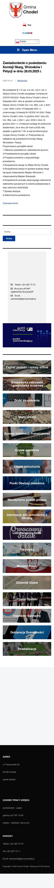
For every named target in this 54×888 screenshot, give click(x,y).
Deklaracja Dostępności (27, 632)
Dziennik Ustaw (27, 582)
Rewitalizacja (27, 649)
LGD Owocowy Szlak (27, 533)
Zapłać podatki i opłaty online (27, 367)
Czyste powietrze (27, 450)
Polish (22, 41)
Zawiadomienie (10, 203)
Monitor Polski (27, 566)
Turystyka (27, 549)
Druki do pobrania (27, 400)
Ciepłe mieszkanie (27, 466)
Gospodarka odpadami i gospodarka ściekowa (27, 383)
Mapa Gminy (27, 417)
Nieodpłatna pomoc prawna (27, 500)
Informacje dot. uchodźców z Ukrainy (27, 516)
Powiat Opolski (27, 599)
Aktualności (22, 80)
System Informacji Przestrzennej (27, 433)
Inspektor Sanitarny (27, 616)
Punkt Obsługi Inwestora (27, 483)
